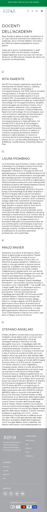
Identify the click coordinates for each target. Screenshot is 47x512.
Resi (4, 478)
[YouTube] (22, 493)
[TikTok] (17, 493)
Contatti (5, 471)
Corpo (27, 452)
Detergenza (29, 456)
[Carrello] (36, 11)
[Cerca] (28, 11)
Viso (27, 444)
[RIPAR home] (9, 11)
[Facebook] (11, 493)
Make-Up (28, 448)
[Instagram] (5, 493)
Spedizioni (6, 474)
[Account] (32, 11)
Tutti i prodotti (30, 440)
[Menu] (42, 11)
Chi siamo (6, 467)
